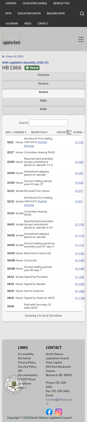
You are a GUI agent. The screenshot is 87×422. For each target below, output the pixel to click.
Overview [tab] (43, 74)
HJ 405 (79, 173)
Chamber (18, 132)
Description (38, 132)
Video (27, 23)
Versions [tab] (43, 83)
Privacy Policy (27, 362)
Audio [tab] (43, 109)
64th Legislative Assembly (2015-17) (25, 62)
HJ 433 (79, 182)
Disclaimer (24, 358)
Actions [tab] (43, 91)
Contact (42, 23)
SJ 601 (79, 201)
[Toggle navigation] (79, 39)
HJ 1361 (80, 253)
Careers (10, 3)
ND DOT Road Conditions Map (26, 384)
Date (8, 132)
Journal (77, 132)
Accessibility (26, 354)
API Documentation (27, 373)
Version (61, 132)
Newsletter (61, 3)
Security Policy (27, 367)
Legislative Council (35, 3)
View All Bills (14, 56)
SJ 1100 (79, 224)
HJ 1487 (80, 260)
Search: (24, 122)
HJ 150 (79, 142)
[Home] (12, 39)
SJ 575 (79, 191)
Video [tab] (43, 100)
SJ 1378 (79, 277)
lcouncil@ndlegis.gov (59, 399)
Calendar (11, 23)
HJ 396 (79, 162)
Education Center (29, 13)
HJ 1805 (80, 291)
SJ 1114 (79, 235)
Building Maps (56, 13)
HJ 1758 (80, 298)
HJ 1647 (80, 284)
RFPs (8, 13)
